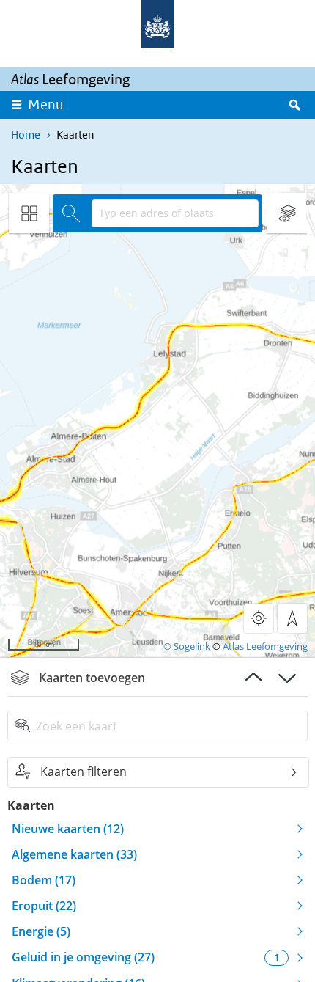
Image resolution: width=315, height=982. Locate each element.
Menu (46, 104)
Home (25, 135)
